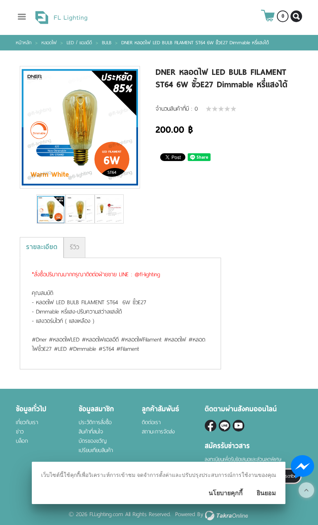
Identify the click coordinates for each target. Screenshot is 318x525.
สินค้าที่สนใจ (91, 432)
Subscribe (287, 475)
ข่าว (20, 432)
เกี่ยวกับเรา (27, 422)
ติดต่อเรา (151, 422)
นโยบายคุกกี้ (226, 493)
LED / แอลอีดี (79, 43)
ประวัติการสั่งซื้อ (95, 422)
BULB (106, 43)
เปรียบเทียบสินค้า (96, 450)
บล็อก (22, 441)
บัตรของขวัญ (93, 441)
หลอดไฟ (49, 43)
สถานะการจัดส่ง (158, 432)
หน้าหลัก (23, 43)
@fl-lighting (224, 425)
